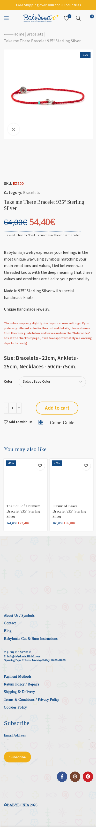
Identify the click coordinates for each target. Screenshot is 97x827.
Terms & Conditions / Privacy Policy (31, 700)
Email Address (15, 735)
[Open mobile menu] (6, 18)
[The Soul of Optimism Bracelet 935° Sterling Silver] (25, 480)
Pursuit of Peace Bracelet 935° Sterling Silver (69, 511)
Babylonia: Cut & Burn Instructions (31, 639)
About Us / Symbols (19, 616)
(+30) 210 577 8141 (19, 652)
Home (18, 34)
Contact (10, 623)
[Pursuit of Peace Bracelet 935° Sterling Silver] (71, 480)
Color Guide (62, 422)
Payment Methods (18, 676)
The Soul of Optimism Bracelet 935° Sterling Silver (23, 511)
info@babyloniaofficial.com (23, 656)
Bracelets (34, 34)
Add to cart (57, 408)
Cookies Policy (15, 707)
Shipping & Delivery (19, 692)
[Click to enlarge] (13, 129)
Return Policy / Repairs (21, 684)
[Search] (78, 18)
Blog (8, 631)
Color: (8, 381)
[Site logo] (41, 17)
